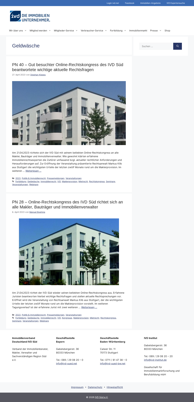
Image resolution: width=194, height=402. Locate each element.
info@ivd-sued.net (66, 363)
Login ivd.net (113, 3)
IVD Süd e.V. (101, 397)
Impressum (77, 387)
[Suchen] (177, 46)
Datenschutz (95, 387)
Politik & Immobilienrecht (34, 178)
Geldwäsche (33, 181)
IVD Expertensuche (176, 3)
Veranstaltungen (74, 178)
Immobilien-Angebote (150, 3)
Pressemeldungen (55, 178)
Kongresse (67, 318)
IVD (59, 181)
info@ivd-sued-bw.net (112, 363)
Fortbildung (116, 30)
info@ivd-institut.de (155, 359)
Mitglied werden (38, 30)
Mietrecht (83, 181)
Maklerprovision (69, 181)
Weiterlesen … (33, 170)
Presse (154, 30)
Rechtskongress (97, 181)
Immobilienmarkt (138, 30)
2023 (18, 178)
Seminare (110, 181)
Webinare (33, 184)
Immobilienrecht (48, 181)
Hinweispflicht (115, 387)
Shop (167, 30)
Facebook (129, 3)
